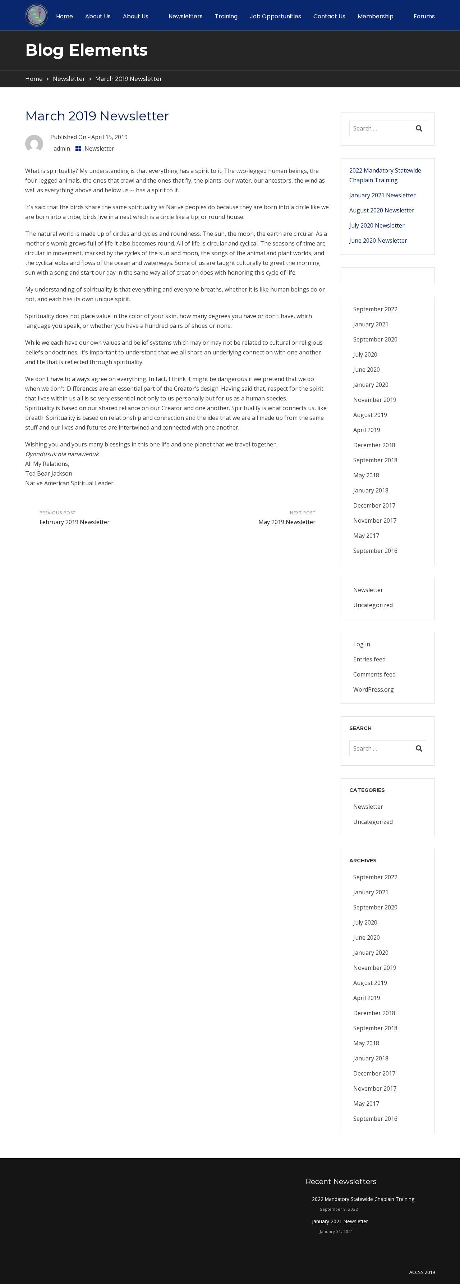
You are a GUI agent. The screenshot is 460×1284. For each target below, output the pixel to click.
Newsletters (186, 16)
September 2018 (375, 460)
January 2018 (370, 490)
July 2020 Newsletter (377, 225)
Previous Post (75, 518)
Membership (376, 16)
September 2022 (375, 309)
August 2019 (370, 415)
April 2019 (366, 430)
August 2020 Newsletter (381, 210)
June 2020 (366, 369)
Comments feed (374, 674)
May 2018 (366, 475)
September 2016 (375, 551)
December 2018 (374, 445)
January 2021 (370, 324)
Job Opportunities (275, 16)
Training (226, 16)
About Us (98, 16)
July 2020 (365, 354)
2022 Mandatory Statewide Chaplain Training (385, 175)
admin (62, 148)
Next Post (287, 518)
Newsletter (69, 78)
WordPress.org (373, 689)
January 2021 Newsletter (382, 195)
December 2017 (374, 505)
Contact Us (329, 16)
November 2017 (374, 520)
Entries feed (369, 659)
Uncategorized (373, 605)
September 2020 (375, 339)
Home (64, 16)
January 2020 (370, 385)
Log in (361, 644)
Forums (424, 16)
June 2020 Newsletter (378, 240)
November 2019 (374, 400)
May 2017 (366, 536)
